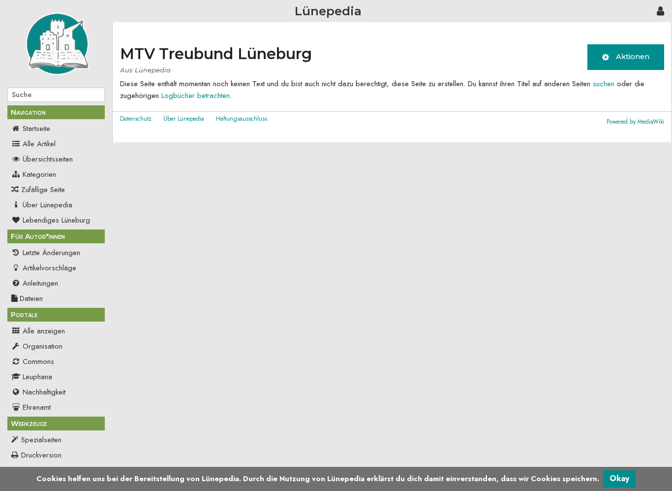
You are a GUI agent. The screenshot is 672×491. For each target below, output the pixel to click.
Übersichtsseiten (48, 159)
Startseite (36, 128)
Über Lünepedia (47, 204)
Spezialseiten (41, 439)
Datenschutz (136, 118)
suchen (603, 83)
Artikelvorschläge (49, 267)
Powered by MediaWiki (635, 121)
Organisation (42, 346)
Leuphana (37, 376)
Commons (38, 361)
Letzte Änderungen (51, 252)
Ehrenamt (37, 407)
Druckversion (41, 455)
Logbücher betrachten (195, 95)
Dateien (31, 298)
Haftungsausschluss (241, 118)
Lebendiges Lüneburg (56, 220)
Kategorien (39, 174)
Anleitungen (40, 283)
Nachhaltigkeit (44, 392)
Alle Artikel (39, 143)
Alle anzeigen (44, 331)
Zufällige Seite (43, 189)
